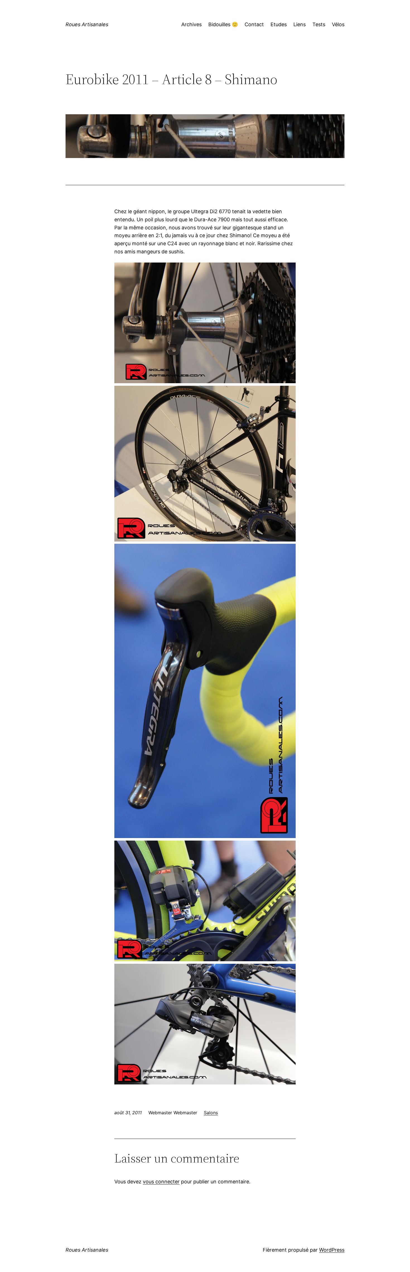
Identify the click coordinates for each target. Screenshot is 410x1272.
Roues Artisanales (87, 24)
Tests (318, 24)
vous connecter (161, 1181)
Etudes (279, 24)
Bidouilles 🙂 (223, 24)
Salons (211, 1112)
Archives (191, 24)
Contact (254, 24)
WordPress (331, 1250)
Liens (299, 24)
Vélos (338, 24)
